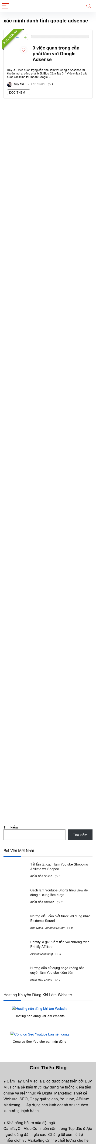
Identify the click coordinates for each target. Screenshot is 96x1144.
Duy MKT (19, 84)
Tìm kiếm (10, 827)
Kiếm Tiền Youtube (42, 902)
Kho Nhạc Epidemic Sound (47, 928)
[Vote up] (25, 37)
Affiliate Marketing (41, 953)
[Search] (88, 6)
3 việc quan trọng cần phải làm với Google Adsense (56, 53)
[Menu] (5, 6)
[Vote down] (17, 37)
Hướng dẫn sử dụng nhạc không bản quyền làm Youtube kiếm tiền (57, 970)
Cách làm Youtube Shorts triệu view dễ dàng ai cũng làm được (59, 892)
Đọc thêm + (18, 92)
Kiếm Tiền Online (41, 876)
